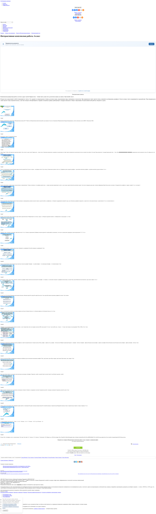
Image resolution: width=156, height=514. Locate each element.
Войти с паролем (78, 12)
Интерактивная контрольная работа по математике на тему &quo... (17, 466)
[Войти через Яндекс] (79, 10)
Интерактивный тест (36, 33)
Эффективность (6, 5)
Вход (75, 455)
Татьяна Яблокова (24, 457)
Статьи (4, 3)
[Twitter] (76, 462)
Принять (5, 510)
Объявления (5, 31)
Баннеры (25, 492)
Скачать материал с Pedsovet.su (6, 460)
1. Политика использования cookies (9, 504)
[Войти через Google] (81, 10)
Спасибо (78, 447)
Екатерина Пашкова (38, 457)
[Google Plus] (81, 462)
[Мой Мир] (80, 462)
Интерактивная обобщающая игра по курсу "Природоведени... (16, 467)
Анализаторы (6, 29)
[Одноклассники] (78, 462)
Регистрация (78, 13)
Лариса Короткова (65, 457)
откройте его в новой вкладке (84, 90)
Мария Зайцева (45, 457)
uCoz (6, 491)
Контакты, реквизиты (18, 492)
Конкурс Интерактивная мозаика (23, 33)
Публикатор (19, 443)
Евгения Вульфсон (51, 457)
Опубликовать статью (7, 495)
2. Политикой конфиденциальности (9, 505)
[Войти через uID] (73, 10)
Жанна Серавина (58, 457)
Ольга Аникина (31, 457)
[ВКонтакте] (74, 462)
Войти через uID (78, 7)
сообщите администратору (39, 508)
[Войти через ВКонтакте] (75, 10)
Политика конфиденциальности (34, 492)
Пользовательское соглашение (6, 492)
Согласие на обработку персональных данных (51, 492)
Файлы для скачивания (10, 33)
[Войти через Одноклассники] (83, 10)
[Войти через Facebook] (77, 10)
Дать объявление (6, 496)
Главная (2, 33)
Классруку (5, 4)
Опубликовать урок (7, 494)
